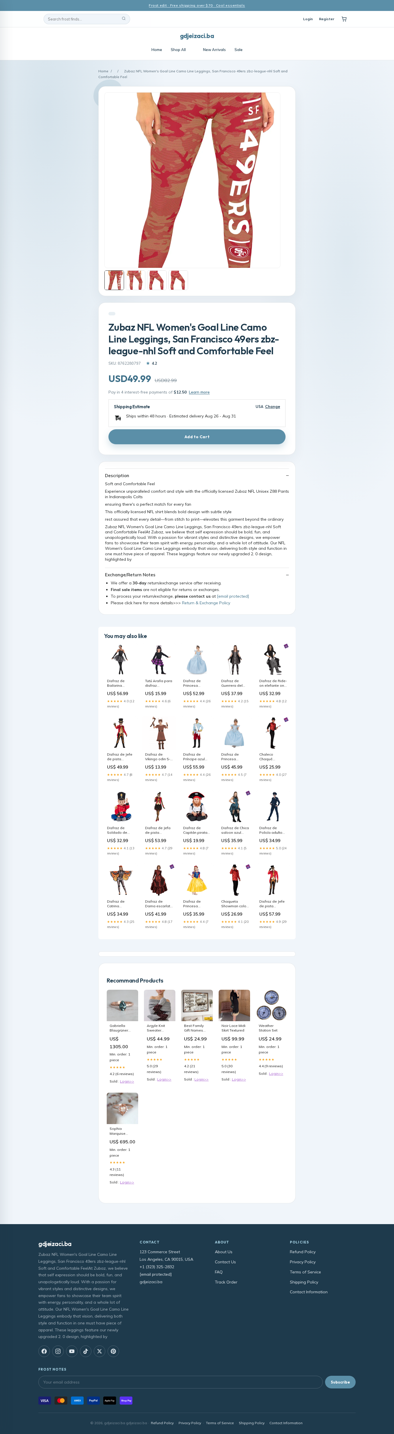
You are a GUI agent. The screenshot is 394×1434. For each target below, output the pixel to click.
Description (117, 475)
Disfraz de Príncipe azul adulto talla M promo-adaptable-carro (194, 757)
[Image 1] (114, 280)
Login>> (127, 1081)
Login (308, 19)
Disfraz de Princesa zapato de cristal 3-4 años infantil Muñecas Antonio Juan (235, 757)
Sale (238, 49)
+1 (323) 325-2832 (157, 1266)
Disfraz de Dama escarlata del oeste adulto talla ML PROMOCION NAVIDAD (158, 904)
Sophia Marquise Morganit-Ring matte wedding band (122, 1131)
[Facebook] (44, 1351)
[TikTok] (85, 1351)
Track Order (226, 1282)
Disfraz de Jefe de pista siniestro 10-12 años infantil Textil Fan (119, 757)
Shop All (178, 49)
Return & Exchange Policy (206, 602)
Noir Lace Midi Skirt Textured (233, 1027)
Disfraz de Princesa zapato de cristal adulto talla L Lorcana (195, 683)
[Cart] (344, 19)
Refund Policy (303, 1251)
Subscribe (340, 1382)
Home (156, 49)
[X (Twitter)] (99, 1351)
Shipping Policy (304, 1282)
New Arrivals (214, 49)
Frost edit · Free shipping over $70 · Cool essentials (197, 5)
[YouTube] (72, 1351)
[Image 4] (178, 280)
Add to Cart (197, 436)
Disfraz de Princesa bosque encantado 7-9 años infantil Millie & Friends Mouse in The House (196, 904)
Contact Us (225, 1261)
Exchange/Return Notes (130, 574)
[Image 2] (135, 280)
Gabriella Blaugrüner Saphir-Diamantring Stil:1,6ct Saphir (122, 1028)
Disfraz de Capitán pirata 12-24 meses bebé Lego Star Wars (196, 830)
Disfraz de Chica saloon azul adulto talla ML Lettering (235, 830)
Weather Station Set (268, 1027)
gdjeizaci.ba (197, 36)
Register (326, 19)
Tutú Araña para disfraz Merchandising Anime (158, 683)
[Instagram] (58, 1351)
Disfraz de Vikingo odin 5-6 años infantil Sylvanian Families (158, 757)
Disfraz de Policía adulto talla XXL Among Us (270, 830)
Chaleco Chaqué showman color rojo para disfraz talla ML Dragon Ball (272, 757)
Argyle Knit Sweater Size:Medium (158, 1028)
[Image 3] (157, 280)
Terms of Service (305, 1272)
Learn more (199, 392)
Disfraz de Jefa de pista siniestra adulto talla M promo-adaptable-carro (158, 830)
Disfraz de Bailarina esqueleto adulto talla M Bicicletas (118, 683)
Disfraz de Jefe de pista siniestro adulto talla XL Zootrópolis (272, 904)
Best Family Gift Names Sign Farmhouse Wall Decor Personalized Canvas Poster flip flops (196, 1028)
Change (272, 406)
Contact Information (309, 1291)
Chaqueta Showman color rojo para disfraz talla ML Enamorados (234, 904)
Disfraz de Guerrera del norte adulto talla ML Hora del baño (232, 683)
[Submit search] (124, 19)
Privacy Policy (303, 1261)
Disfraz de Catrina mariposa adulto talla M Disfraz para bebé (118, 904)
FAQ (219, 1272)
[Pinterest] (113, 1351)
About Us (223, 1251)
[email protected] (233, 596)
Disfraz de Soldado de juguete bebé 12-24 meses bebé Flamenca (120, 830)
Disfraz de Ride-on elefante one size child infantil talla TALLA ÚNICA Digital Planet (273, 683)
